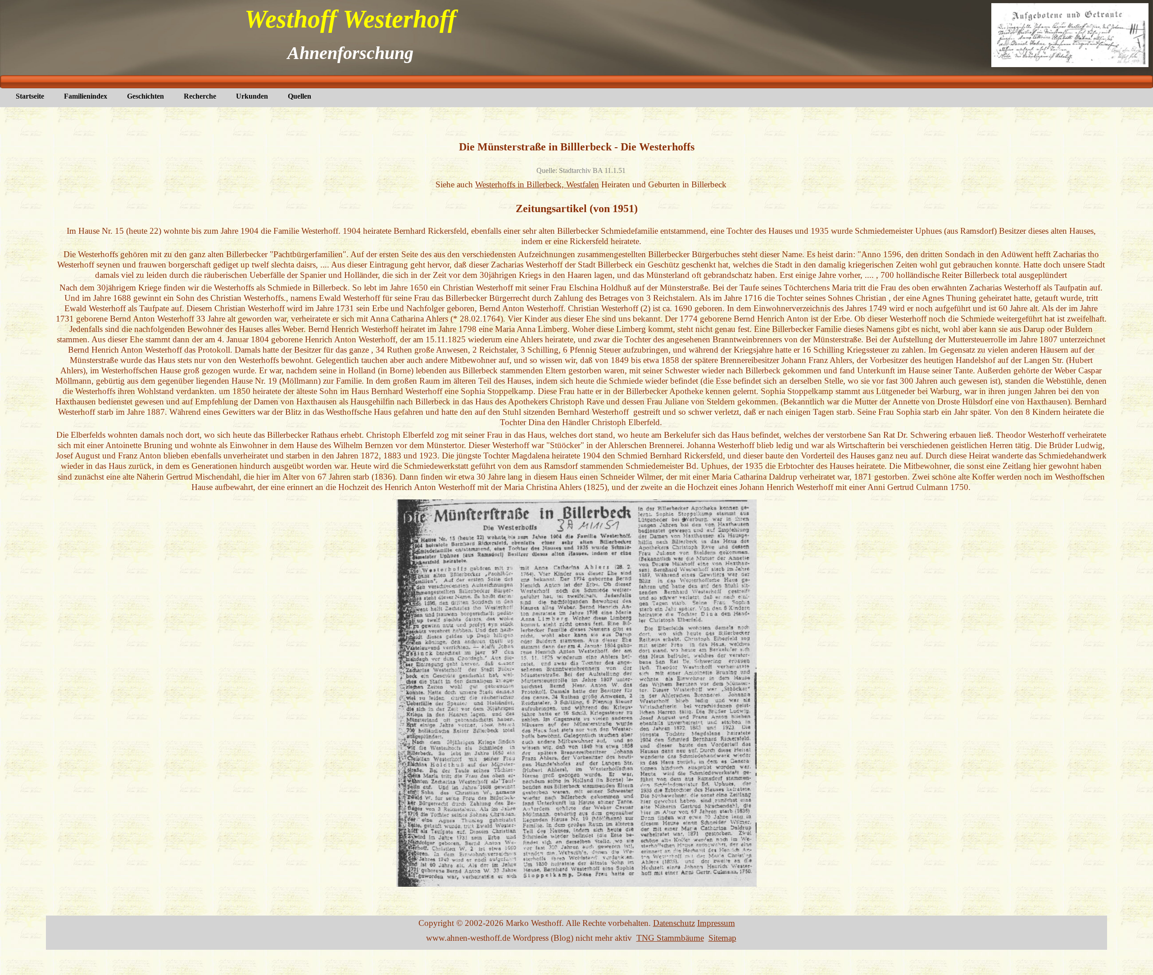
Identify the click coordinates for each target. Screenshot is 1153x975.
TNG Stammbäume (670, 938)
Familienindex (85, 96)
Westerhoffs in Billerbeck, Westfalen (537, 184)
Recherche (200, 96)
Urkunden (252, 96)
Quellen (299, 96)
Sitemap (722, 938)
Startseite (30, 96)
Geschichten (145, 96)
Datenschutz (674, 923)
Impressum (716, 923)
